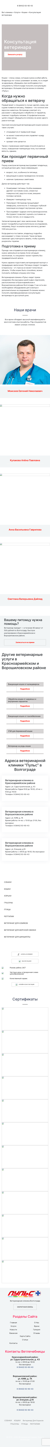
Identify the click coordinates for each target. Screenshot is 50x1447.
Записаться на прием (25, 642)
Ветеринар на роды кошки (19, 746)
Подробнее (25, 689)
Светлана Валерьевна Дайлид (25, 599)
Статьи (25, 1340)
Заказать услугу (15, 54)
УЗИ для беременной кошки (20, 731)
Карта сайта (25, 1336)
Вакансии (13, 1333)
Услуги (13, 1326)
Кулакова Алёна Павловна (25, 460)
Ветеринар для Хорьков (33, 1420)
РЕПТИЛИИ (35, 1424)
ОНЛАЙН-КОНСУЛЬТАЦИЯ (26, 984)
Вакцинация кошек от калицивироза (23, 684)
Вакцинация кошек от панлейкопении (24, 716)
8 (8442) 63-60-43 (25, 6)
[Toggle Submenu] (44, 882)
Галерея (36, 1329)
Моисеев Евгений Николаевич (25, 391)
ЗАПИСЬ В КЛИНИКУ (27, 954)
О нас (36, 1322)
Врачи (36, 1326)
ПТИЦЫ (24, 1424)
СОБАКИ (8, 1420)
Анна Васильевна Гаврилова (25, 529)
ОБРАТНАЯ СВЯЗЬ (25, 1307)
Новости (13, 1329)
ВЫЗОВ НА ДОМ (26, 961)
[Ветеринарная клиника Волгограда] (19, 2)
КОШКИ (17, 1420)
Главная (13, 1322)
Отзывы (36, 1333)
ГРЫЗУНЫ (14, 1424)
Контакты (13, 1343)
